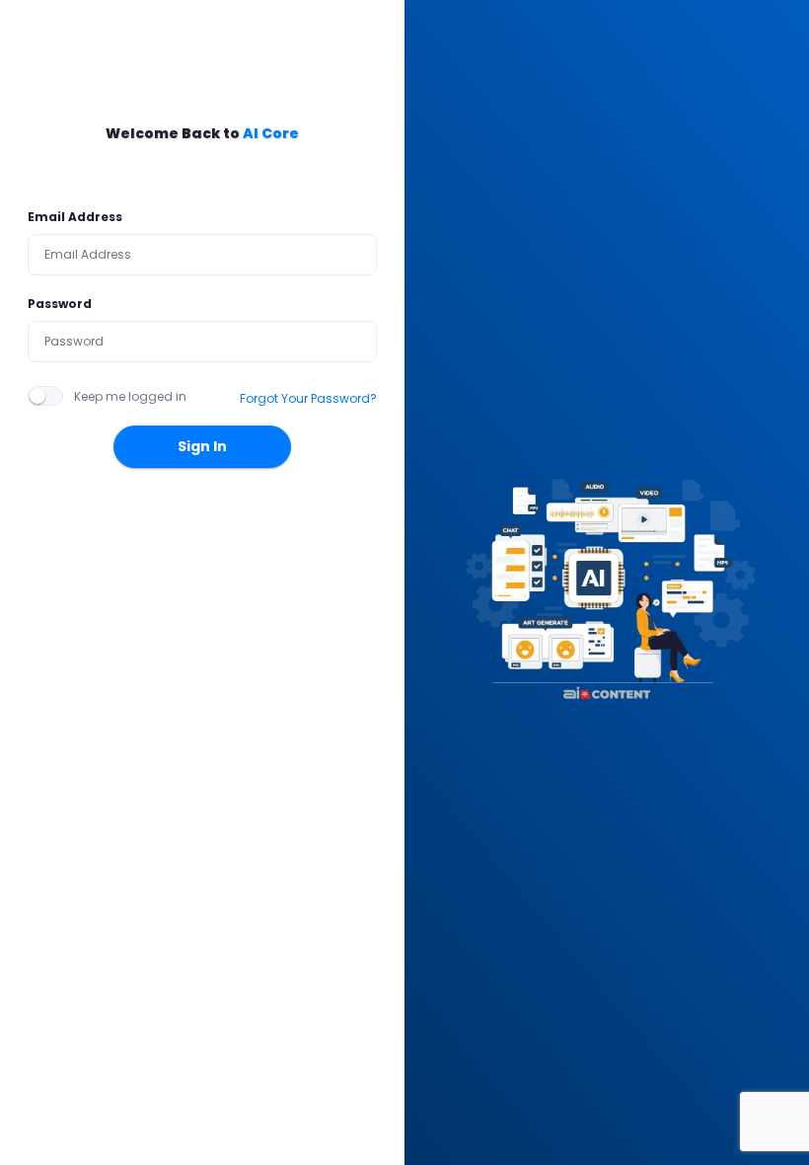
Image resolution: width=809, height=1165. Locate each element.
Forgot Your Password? (308, 398)
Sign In (202, 446)
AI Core (271, 133)
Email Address (75, 216)
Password (60, 303)
